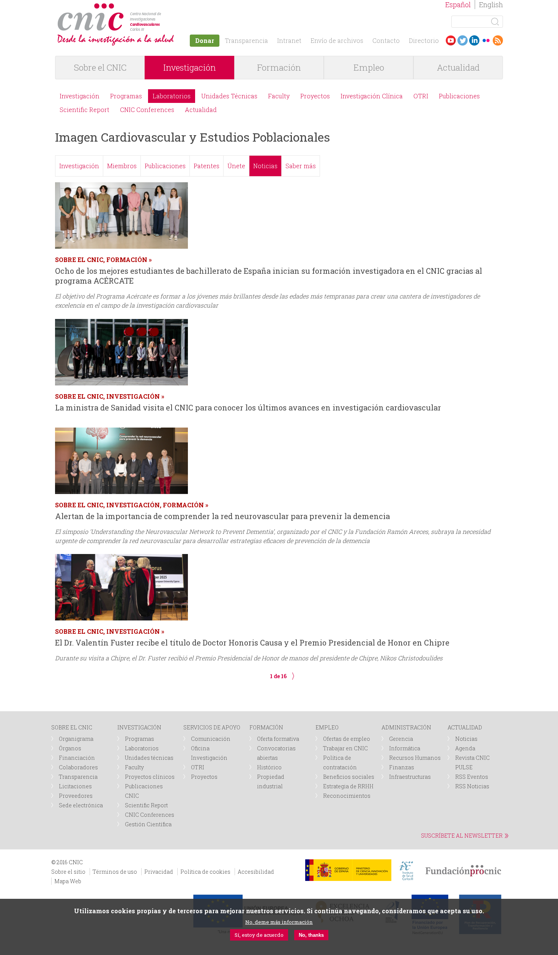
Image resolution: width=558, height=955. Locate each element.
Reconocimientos (346, 795)
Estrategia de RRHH (348, 786)
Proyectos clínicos (150, 776)
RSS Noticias (472, 786)
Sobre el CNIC (100, 67)
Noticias (265, 166)
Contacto (386, 40)
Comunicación (210, 738)
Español (458, 4)
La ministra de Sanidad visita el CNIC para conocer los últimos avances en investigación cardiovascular (248, 407)
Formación (279, 67)
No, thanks (311, 935)
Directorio (424, 40)
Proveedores (76, 795)
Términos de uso (115, 871)
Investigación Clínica (371, 96)
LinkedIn (474, 40)
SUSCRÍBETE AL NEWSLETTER (462, 835)
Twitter (462, 40)
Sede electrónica (81, 805)
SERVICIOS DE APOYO (211, 727)
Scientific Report (84, 110)
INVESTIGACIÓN (139, 727)
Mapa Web (67, 881)
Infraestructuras (410, 776)
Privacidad (158, 871)
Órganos (70, 748)
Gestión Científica (148, 824)
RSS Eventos (471, 776)
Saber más (300, 166)
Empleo (368, 67)
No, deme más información (279, 922)
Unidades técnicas (149, 757)
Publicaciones (459, 96)
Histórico (269, 767)
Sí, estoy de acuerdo (259, 934)
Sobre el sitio (68, 871)
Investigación (189, 67)
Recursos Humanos (415, 757)
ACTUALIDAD (465, 727)
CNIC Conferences (147, 110)
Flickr (486, 40)
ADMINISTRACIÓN (406, 727)
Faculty (279, 96)
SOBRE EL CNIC (71, 727)
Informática (404, 748)
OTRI (420, 96)
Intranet (289, 40)
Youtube (451, 40)
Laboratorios (172, 96)
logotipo (163, 7)
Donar (204, 40)
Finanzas (401, 767)
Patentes (206, 166)
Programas (126, 96)
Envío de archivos (337, 40)
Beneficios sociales (348, 776)
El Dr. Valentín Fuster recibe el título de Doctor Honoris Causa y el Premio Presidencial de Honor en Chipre (252, 642)
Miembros (122, 166)
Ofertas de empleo (346, 738)
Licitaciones (75, 786)
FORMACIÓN (266, 727)
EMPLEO (327, 727)
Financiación (77, 757)
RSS (498, 40)
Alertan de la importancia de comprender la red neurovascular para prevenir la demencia (222, 516)
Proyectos (315, 96)
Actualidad (458, 67)
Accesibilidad (256, 871)
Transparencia (246, 40)
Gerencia (401, 738)
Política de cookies (205, 871)
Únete (236, 166)
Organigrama (76, 738)
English (491, 4)
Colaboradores (78, 767)
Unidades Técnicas (229, 96)
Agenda (465, 748)
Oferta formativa (278, 738)
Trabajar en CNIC (345, 748)
